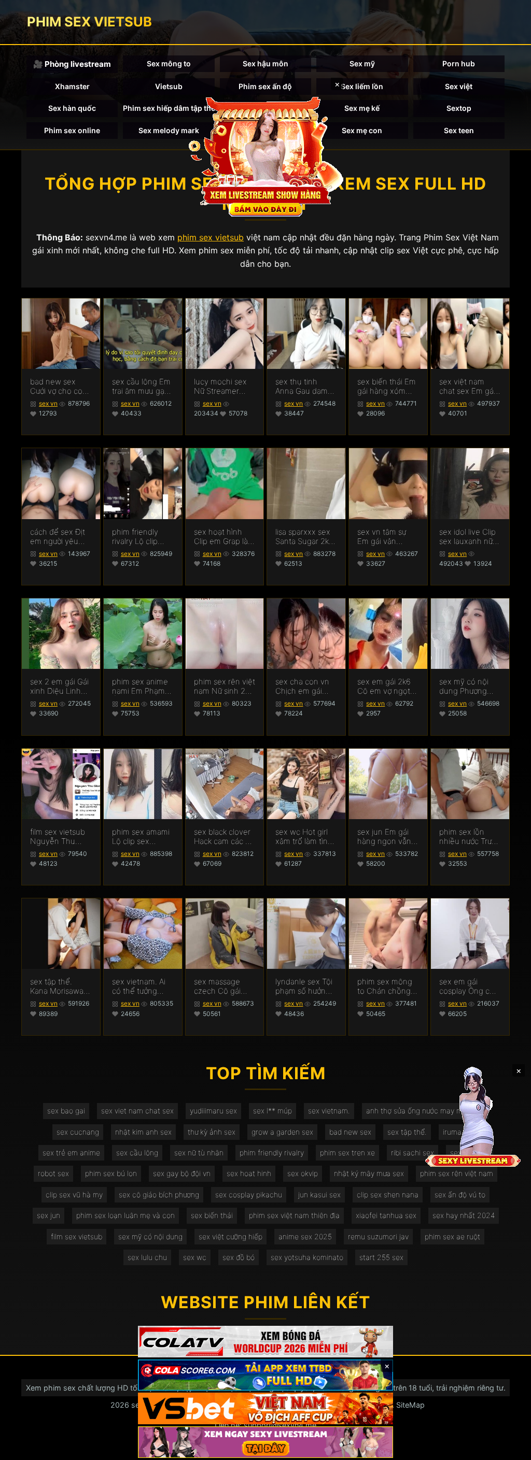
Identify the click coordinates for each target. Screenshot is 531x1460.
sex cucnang (78, 1131)
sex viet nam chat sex (137, 1110)
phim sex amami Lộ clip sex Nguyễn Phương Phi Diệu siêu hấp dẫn (141, 836)
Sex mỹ (362, 63)
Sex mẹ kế (362, 108)
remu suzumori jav (378, 1236)
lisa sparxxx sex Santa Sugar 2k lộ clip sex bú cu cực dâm (303, 536)
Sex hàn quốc (72, 108)
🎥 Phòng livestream (72, 64)
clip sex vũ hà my (74, 1194)
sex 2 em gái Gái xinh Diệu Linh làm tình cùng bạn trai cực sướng (59, 686)
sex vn (48, 403)
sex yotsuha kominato (307, 1257)
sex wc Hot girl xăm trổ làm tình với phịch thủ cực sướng (305, 836)
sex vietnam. (329, 1110)
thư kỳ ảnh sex (211, 1131)
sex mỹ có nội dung (150, 1236)
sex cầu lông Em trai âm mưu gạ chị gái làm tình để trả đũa (141, 386)
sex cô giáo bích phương (159, 1194)
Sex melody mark (168, 130)
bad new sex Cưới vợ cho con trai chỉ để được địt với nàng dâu (58, 386)
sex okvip (302, 1173)
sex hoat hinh (249, 1173)
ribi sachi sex (412, 1152)
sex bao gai (66, 1110)
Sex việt (458, 86)
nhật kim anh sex (143, 1131)
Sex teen (459, 130)
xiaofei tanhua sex (386, 1215)
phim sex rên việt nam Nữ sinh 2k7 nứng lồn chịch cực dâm (224, 686)
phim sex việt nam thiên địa (294, 1215)
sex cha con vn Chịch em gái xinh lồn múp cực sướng (305, 686)
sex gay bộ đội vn (182, 1173)
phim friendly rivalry (272, 1152)
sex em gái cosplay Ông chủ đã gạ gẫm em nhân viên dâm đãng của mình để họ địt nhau (469, 986)
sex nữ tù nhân (198, 1152)
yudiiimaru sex (213, 1110)
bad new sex (350, 1131)
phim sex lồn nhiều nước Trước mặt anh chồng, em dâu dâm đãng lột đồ (469, 836)
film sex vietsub (76, 1236)
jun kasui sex (319, 1194)
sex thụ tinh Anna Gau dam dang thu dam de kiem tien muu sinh (306, 386)
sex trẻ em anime (71, 1152)
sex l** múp (272, 1110)
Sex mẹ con (362, 130)
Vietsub (169, 86)
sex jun (48, 1215)
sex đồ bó (238, 1257)
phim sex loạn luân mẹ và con (125, 1215)
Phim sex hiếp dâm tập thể (168, 108)
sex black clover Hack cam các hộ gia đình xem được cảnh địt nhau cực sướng (224, 836)
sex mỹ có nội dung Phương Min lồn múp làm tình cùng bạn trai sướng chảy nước (468, 686)
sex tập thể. (407, 1131)
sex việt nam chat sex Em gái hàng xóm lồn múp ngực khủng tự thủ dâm (469, 386)
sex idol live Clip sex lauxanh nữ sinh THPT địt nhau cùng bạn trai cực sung (467, 536)
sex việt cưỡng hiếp (230, 1236)
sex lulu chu (147, 1257)
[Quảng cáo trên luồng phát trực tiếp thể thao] (265, 1442)
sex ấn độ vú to (460, 1194)
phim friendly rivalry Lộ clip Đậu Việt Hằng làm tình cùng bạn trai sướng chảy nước (137, 536)
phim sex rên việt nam (456, 1173)
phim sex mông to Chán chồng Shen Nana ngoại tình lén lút (386, 986)
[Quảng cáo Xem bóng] (265, 1341)
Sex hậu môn (265, 63)
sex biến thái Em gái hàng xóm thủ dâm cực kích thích (387, 386)
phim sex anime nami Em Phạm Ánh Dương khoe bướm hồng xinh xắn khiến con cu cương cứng (142, 686)
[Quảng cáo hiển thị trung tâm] (265, 155)
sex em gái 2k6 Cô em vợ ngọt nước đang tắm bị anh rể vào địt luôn (387, 686)
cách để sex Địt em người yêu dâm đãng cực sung (57, 536)
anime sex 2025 (305, 1236)
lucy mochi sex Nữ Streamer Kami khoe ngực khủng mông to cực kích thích (222, 386)
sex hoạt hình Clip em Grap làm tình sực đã (224, 536)
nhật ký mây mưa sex (369, 1173)
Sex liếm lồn (362, 86)
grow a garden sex (282, 1131)
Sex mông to (169, 63)
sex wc (194, 1257)
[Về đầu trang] (508, 1447)
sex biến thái (212, 1215)
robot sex (53, 1173)
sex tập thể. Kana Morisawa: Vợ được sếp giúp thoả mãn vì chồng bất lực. (60, 986)
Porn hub (458, 63)
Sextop (458, 108)
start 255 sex (381, 1257)
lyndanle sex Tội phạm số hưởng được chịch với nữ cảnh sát (306, 986)
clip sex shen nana (387, 1194)
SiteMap (410, 1404)
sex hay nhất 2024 (463, 1215)
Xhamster (72, 86)
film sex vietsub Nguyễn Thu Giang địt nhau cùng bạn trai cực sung (60, 836)
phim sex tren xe (347, 1152)
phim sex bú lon (111, 1173)
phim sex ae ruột (452, 1236)
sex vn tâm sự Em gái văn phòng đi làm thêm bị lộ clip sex (382, 536)
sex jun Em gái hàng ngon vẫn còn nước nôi (384, 836)
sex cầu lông (137, 1152)
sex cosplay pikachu (248, 1194)
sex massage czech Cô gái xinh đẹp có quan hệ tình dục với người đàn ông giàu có (224, 986)
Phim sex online (72, 130)
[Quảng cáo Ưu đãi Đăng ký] (265, 1375)
